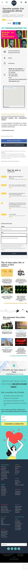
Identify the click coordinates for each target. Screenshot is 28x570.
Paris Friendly (5, 15)
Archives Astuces (18, 529)
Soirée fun (16, 483)
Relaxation (3, 518)
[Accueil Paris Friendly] (14, 2)
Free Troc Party (3, 466)
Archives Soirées (17, 522)
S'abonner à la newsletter (14, 424)
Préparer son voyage (18, 506)
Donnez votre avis (9, 19)
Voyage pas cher (17, 507)
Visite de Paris (17, 471)
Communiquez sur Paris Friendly (7, 554)
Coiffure (2, 523)
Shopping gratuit (18, 491)
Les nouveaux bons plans (5, 472)
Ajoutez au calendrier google (15, 145)
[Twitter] (17, 23)
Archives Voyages (18, 526)
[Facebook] (14, 23)
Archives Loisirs (17, 520)
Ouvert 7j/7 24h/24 (4, 536)
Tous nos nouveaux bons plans (19, 355)
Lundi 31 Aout (3, 493)
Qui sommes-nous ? (7, 555)
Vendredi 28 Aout (4, 489)
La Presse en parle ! (20, 554)
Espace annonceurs (4, 478)
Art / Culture (17, 472)
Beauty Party (3, 469)
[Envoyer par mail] (19, 23)
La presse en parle (4, 476)
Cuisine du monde (4, 506)
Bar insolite (17, 480)
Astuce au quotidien (4, 531)
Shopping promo (18, 492)
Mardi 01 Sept (3, 494)
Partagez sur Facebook (14, 141)
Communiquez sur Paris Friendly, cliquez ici (10, 161)
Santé (2, 520)
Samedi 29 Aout (3, 490)
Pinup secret (14, 561)
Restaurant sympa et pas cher (6, 510)
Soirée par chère (17, 482)
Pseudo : (2, 226)
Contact (2, 479)
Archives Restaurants (18, 523)
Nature (16, 473)
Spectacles (17, 468)
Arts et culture (20, 15)
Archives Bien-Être (18, 525)
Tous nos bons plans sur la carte (15, 374)
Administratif (3, 535)
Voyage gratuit (17, 512)
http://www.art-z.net (14, 81)
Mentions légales (20, 555)
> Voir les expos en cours (7, 130)
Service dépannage (4, 534)
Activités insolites (7, 330)
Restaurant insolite (4, 507)
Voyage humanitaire (18, 509)
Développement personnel (5, 524)
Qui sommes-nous (4, 475)
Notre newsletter (4, 473)
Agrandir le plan (6, 106)
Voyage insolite (17, 510)
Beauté (2, 521)
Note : (2, 232)
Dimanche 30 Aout (4, 492)
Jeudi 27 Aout (3, 487)
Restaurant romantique (5, 512)
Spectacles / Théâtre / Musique (21, 331)
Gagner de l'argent (4, 532)
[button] (7, 2)
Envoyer (14, 253)
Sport (16, 469)
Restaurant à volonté (4, 509)
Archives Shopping (18, 528)
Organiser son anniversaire (19, 484)
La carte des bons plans (5, 471)
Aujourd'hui (3, 486)
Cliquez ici (3, 152)
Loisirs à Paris (13, 15)
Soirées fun (21, 347)
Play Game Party (4, 468)
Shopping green (17, 494)
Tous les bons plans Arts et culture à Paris (16, 303)
